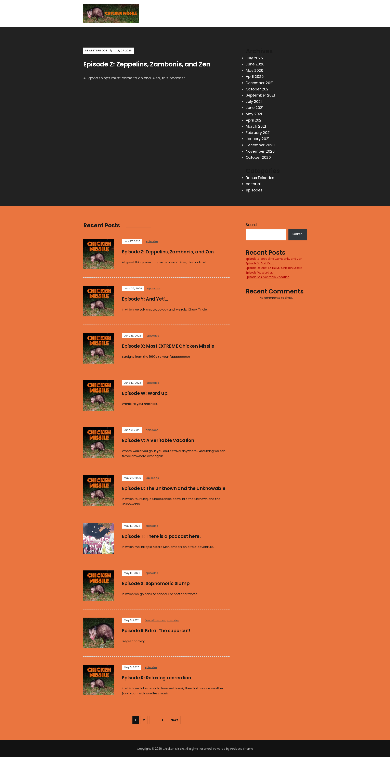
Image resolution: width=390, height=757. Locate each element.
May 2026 (254, 70)
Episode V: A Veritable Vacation (158, 440)
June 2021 (254, 107)
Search (252, 224)
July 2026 (254, 58)
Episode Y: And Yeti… (145, 299)
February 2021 (258, 132)
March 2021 (256, 126)
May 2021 (254, 113)
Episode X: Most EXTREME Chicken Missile (168, 346)
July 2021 (254, 101)
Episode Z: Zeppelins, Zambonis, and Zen (146, 64)
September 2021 (260, 95)
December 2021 (259, 82)
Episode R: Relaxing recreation (156, 678)
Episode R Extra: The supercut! (156, 631)
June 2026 (255, 64)
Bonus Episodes (260, 177)
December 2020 (260, 145)
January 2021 (257, 138)
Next (174, 720)
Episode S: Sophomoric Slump (156, 583)
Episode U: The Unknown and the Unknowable (173, 488)
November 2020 (260, 151)
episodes (254, 190)
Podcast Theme (241, 749)
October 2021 (258, 89)
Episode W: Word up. (145, 393)
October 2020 (258, 157)
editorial (253, 183)
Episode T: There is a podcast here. (161, 536)
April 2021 (254, 120)
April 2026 (255, 76)
